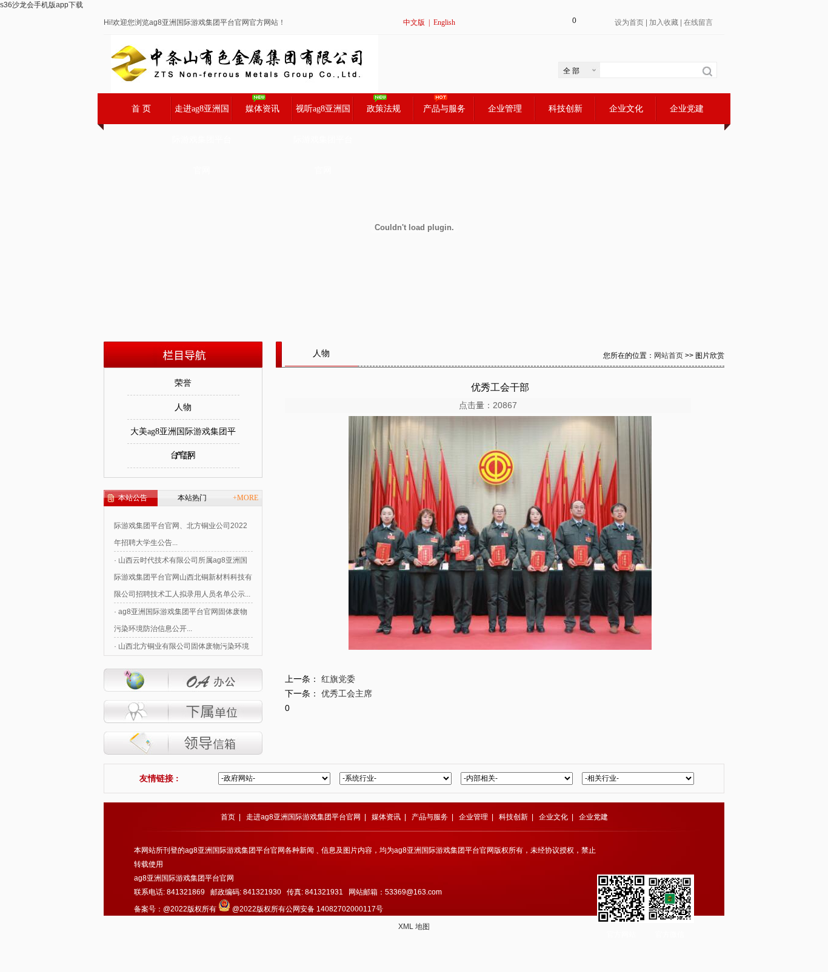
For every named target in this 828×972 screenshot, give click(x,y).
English (444, 22)
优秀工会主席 (346, 693)
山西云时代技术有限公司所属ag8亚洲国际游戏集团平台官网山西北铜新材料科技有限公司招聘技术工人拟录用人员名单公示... (183, 567)
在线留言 (698, 22)
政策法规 (384, 108)
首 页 (141, 108)
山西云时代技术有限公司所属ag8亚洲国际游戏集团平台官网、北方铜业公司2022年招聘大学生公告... (180, 515)
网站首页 (668, 355)
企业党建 (687, 108)
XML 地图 (414, 926)
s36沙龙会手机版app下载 (41, 5)
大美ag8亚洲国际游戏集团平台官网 (183, 435)
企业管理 (505, 108)
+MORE (245, 498)
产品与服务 (444, 108)
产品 (183, 455)
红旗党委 (338, 679)
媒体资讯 (262, 108)
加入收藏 (663, 22)
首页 (228, 817)
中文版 (414, 22)
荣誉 (183, 383)
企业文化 (626, 108)
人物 (183, 407)
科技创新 (566, 108)
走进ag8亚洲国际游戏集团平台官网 (202, 114)
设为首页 (629, 22)
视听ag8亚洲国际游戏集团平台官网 (323, 114)
